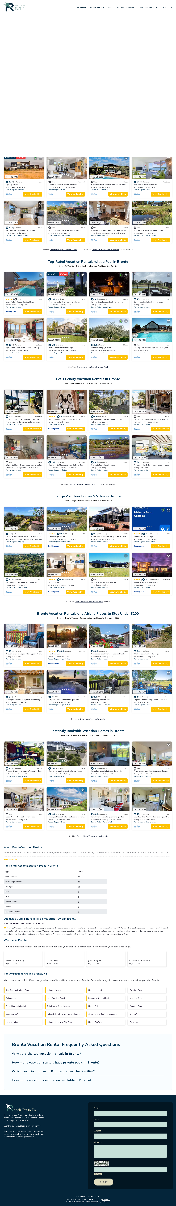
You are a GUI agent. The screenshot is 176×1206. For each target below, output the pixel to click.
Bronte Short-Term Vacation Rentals (92, 836)
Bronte (20, 353)
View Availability (33, 194)
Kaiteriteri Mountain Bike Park (59, 1022)
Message (98, 1142)
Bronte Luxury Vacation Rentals (63, 249)
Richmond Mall (12, 998)
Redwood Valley (23, 235)
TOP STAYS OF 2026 (147, 7)
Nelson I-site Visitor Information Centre (63, 1014)
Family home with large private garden (107, 817)
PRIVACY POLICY (94, 1196)
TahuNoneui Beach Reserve (58, 1006)
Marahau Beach (136, 998)
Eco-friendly (38, 923)
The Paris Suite (54, 654)
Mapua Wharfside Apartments (146, 582)
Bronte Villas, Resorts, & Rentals (105, 249)
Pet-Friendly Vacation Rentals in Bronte (85, 484)
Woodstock (104, 190)
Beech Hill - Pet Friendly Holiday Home (64, 419)
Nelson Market (12, 1022)
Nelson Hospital (95, 990)
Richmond (21, 190)
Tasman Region (11, 190)
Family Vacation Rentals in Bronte (89, 601)
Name (96, 1107)
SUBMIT (104, 1182)
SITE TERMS (80, 1196)
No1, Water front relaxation (145, 185)
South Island (95, 190)
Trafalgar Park (136, 990)
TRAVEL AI (106, 1200)
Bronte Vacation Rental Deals (92, 719)
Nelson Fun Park (95, 1022)
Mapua (62, 190)
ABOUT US (167, 7)
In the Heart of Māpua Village (60, 348)
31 (79, 881)
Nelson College (94, 1006)
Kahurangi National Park (98, 998)
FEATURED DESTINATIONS (90, 7)
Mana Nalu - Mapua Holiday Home (20, 302)
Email (96, 1119)
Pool (6, 923)
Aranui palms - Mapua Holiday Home (106, 419)
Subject (97, 1130)
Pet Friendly (15, 923)
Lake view (26, 923)
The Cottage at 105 (56, 536)
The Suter (134, 1022)
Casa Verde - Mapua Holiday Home (20, 817)
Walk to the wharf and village (146, 654)
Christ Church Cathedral (16, 1006)
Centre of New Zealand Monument (103, 1014)
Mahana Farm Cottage (143, 536)
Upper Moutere (65, 235)
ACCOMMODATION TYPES (121, 7)
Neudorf (133, 1014)
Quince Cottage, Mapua (101, 348)
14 (79, 886)
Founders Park (136, 1006)
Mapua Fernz (53, 582)
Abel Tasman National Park (17, 990)
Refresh (98, 1174)
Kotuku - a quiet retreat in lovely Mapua (65, 771)
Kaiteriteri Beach (54, 990)
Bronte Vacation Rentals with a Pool (92, 367)
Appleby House (12, 185)
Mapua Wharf (12, 1014)
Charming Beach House (100, 700)
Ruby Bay (63, 470)
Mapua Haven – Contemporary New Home (108, 230)
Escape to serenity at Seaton (103, 582)
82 (79, 876)
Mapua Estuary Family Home (103, 465)
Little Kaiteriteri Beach (56, 998)
